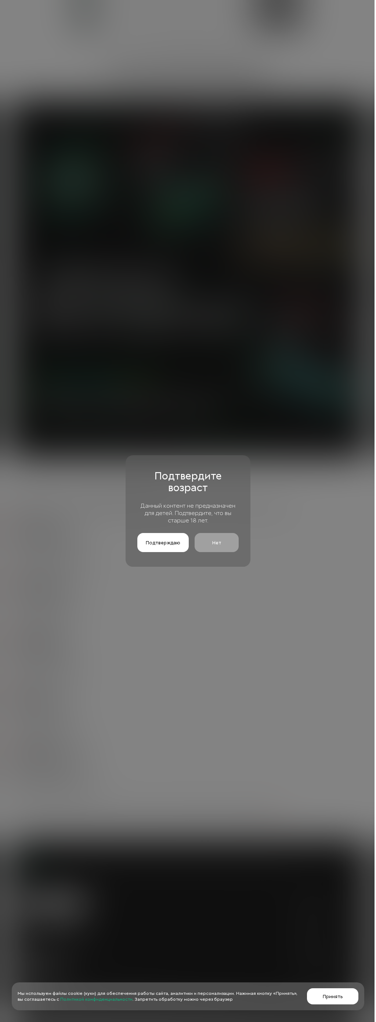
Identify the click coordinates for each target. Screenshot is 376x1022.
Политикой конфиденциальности (96, 999)
